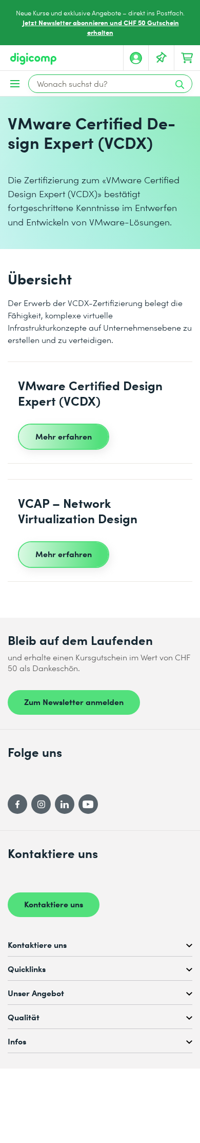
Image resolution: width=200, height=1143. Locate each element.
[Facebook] (17, 804)
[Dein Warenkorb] (187, 58)
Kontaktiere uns (53, 903)
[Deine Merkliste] (161, 58)
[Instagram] (41, 804)
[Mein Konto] (136, 58)
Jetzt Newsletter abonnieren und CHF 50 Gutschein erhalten (101, 27)
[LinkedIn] (64, 804)
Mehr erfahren (63, 436)
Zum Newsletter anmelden (74, 701)
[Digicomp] (33, 59)
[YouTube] (88, 804)
